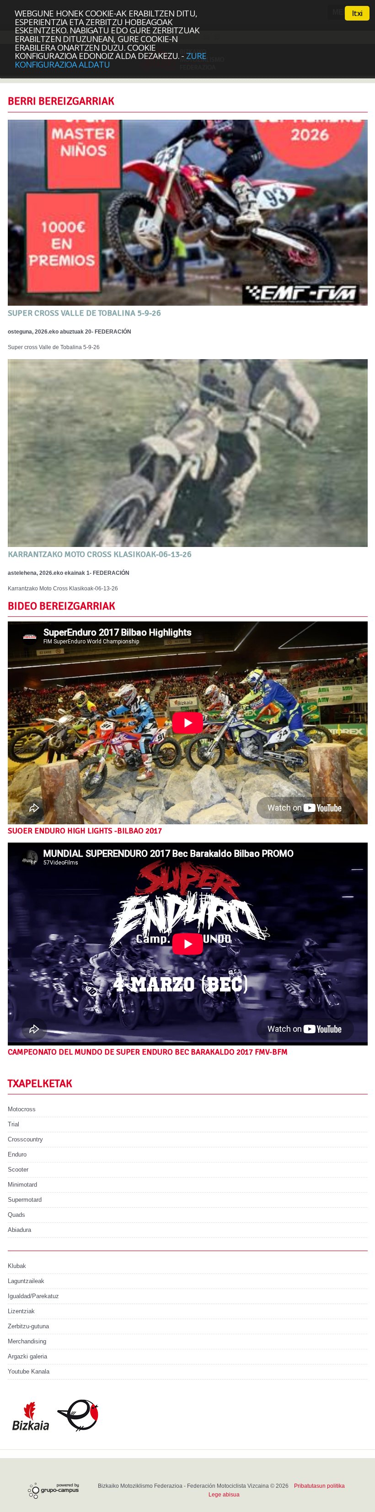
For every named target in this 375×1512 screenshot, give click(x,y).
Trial (13, 1124)
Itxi (357, 13)
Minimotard (22, 1184)
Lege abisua (224, 1494)
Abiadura (19, 1229)
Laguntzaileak (26, 1281)
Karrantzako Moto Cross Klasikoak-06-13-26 (100, 554)
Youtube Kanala (28, 1371)
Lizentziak (21, 1311)
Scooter (18, 1169)
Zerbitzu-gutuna (28, 1326)
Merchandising (27, 1341)
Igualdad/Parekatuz (33, 1296)
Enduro (17, 1154)
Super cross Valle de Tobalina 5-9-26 (84, 313)
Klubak (17, 1266)
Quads (16, 1214)
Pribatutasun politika (319, 1486)
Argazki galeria (27, 1356)
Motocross (22, 1109)
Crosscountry (25, 1139)
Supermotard (25, 1199)
